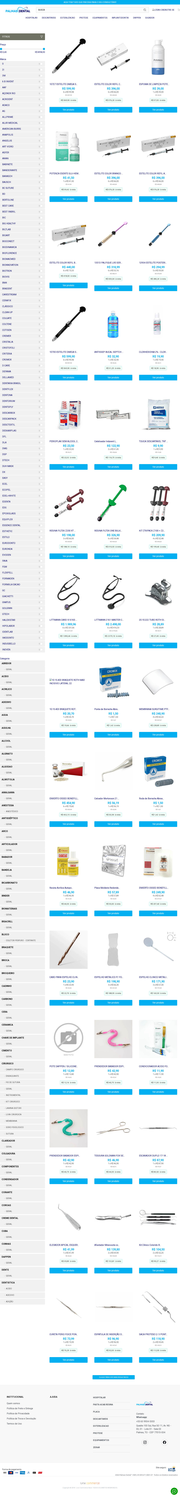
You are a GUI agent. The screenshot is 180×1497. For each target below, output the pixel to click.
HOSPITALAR (31, 18)
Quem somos (13, 1403)
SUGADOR (149, 18)
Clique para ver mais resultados (113, 1377)
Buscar (145, 10)
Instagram (145, 1442)
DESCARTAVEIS (49, 18)
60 (70, 907)
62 (61, 907)
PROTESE (83, 18)
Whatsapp (174, 1491)
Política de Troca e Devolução (21, 1418)
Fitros (6, 36)
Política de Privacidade (18, 1413)
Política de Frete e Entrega (20, 1408)
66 (75, 907)
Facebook (164, 1442)
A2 (68, 550)
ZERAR (96, 1447)
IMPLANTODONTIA (120, 18)
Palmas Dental (18, 10)
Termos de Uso (14, 1423)
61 (66, 907)
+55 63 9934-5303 (145, 1421)
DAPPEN (137, 18)
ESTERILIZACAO (67, 18)
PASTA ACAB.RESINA (103, 1404)
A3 (73, 550)
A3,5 (63, 550)
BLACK (158, 1265)
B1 (113, 550)
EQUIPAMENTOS (100, 18)
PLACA (96, 1412)
